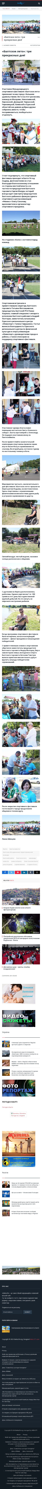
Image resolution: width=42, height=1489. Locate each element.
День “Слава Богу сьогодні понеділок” (14, 1368)
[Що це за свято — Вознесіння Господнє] (6, 1194)
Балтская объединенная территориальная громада (18, 853)
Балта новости (15, 849)
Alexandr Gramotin (10, 45)
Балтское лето (21, 858)
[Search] (39, 3)
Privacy (4, 1350)
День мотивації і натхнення (11, 1405)
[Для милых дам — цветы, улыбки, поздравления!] (21, 954)
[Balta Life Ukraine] (21, 3)
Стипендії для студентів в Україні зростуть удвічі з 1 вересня (23, 1043)
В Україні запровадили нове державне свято (16, 1409)
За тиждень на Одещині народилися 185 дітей (17, 1413)
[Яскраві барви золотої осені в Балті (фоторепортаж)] (21, 895)
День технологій (7, 1375)
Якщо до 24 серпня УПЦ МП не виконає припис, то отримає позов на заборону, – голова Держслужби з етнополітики (26, 1185)
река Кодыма (7, 864)
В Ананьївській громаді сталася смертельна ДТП (17, 1416)
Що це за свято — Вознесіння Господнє (25, 1192)
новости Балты (16, 861)
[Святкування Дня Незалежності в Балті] (6, 1329)
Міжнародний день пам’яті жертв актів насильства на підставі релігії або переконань (25, 1204)
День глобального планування (12, 1420)
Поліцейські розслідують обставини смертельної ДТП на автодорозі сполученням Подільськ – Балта (21, 938)
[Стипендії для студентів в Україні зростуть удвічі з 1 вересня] (6, 1044)
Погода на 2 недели (18, 1116)
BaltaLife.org (19, 1430)
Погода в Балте (7, 1107)
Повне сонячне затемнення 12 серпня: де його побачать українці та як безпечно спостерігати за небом (25, 1073)
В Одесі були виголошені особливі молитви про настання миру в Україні (25, 1212)
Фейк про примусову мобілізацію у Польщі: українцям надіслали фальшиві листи (22, 1438)
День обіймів (6, 1371)
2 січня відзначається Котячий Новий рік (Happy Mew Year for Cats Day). (22, 1472)
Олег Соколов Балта (31, 861)
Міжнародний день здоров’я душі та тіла (15, 1388)
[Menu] (3, 3)
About (4, 1347)
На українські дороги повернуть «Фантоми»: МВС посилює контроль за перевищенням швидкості (25, 1054)
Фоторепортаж (35, 45)
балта (5, 849)
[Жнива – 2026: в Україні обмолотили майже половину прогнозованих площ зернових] (6, 1063)
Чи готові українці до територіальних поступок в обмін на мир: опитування (22, 1458)
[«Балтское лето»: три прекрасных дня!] (21, 24)
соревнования (20, 864)
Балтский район (8, 858)
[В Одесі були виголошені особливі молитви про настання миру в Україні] (6, 1213)
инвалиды (32, 858)
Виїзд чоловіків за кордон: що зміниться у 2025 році (18, 1379)
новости (6, 861)
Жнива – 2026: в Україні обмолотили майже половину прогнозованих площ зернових (25, 1063)
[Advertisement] (21, 1241)
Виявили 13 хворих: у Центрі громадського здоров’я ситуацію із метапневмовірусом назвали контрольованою (19, 1362)
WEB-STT (34, 1430)
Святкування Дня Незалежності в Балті (25, 1328)
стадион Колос (32, 864)
